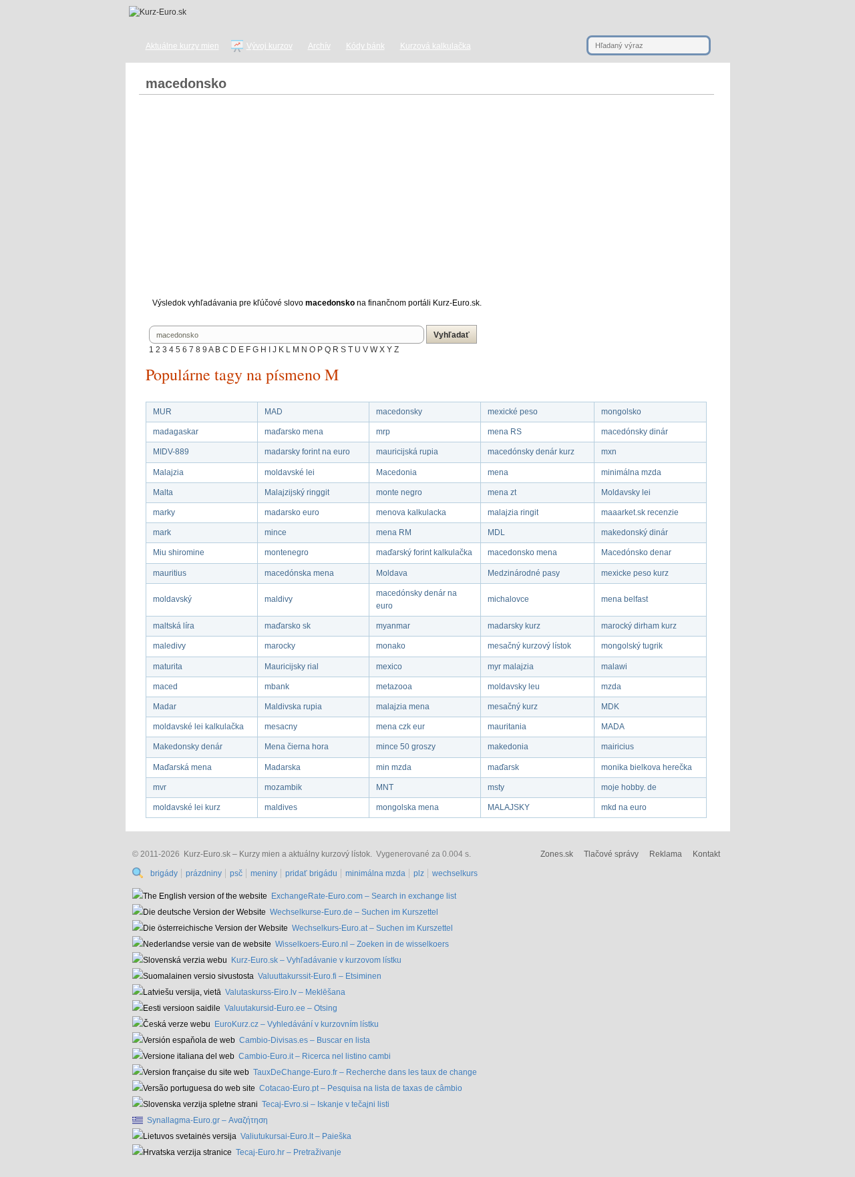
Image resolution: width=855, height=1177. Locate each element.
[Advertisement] (426, 201)
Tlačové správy (611, 854)
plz (418, 873)
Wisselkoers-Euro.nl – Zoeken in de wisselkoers (362, 944)
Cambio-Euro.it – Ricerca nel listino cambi (314, 1056)
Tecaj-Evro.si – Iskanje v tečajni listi (325, 1104)
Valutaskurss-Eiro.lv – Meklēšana (285, 992)
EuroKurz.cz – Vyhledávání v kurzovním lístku (296, 1024)
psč (236, 873)
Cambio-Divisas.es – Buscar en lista (304, 1040)
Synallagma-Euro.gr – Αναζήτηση (207, 1120)
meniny (263, 873)
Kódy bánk (365, 46)
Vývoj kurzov (269, 46)
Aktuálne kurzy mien (182, 46)
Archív (319, 46)
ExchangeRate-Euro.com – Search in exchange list (363, 896)
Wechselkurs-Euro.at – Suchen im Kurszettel (372, 928)
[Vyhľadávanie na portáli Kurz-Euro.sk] (139, 873)
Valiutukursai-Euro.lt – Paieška (295, 1136)
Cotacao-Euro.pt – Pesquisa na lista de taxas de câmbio (360, 1088)
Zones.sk (556, 854)
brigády (164, 873)
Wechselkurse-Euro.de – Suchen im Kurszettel (354, 912)
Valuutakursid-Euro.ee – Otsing (280, 1008)
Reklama (665, 854)
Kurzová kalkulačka (435, 46)
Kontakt (706, 854)
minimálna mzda (375, 873)
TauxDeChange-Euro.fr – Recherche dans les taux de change (365, 1072)
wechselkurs (455, 873)
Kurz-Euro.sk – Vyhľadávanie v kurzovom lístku (316, 960)
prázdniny (204, 873)
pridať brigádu (311, 873)
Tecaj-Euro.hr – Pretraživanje (288, 1152)
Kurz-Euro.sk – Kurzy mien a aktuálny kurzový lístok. (278, 854)
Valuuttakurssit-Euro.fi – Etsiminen (319, 976)
